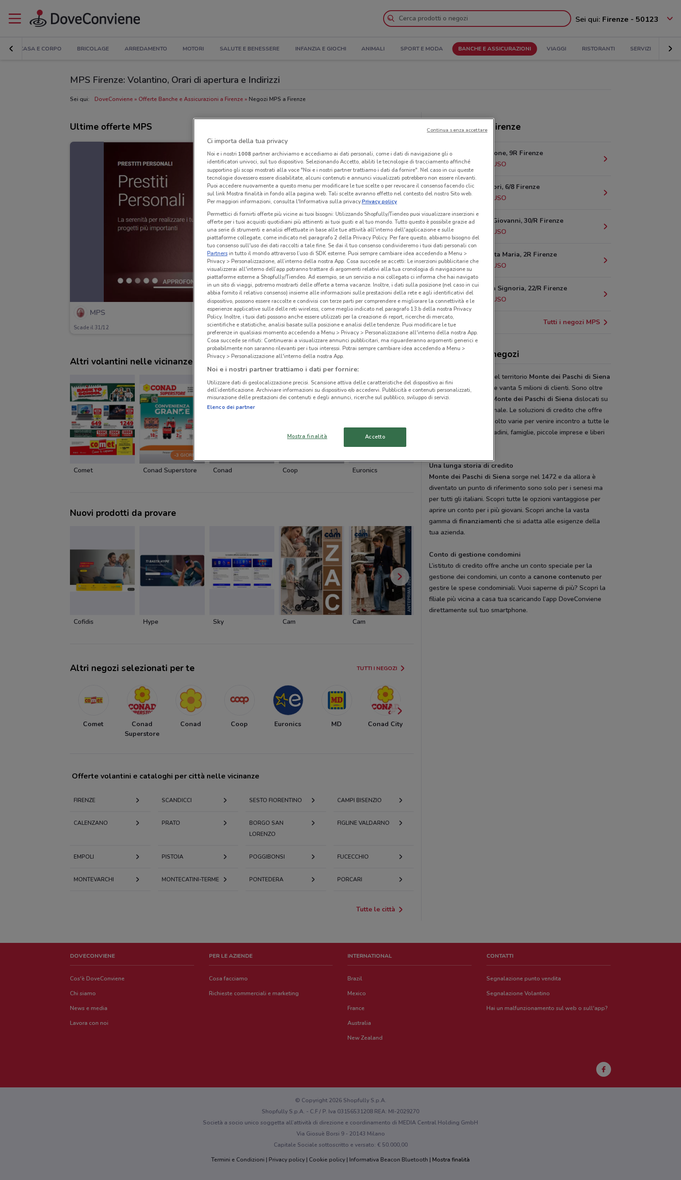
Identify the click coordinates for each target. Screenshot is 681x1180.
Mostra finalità (307, 436)
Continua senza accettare (457, 129)
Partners (217, 253)
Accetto (375, 436)
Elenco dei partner (231, 407)
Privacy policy (379, 201)
